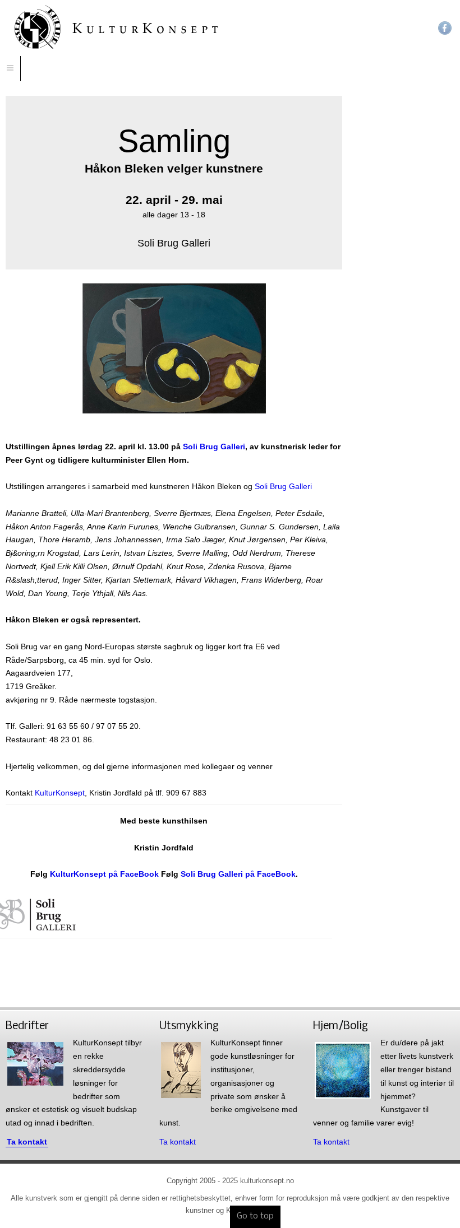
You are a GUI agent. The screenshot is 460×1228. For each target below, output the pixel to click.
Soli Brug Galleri (214, 446)
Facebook (445, 28)
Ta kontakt (27, 1141)
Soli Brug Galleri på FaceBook (238, 873)
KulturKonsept (59, 792)
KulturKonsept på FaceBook (104, 873)
